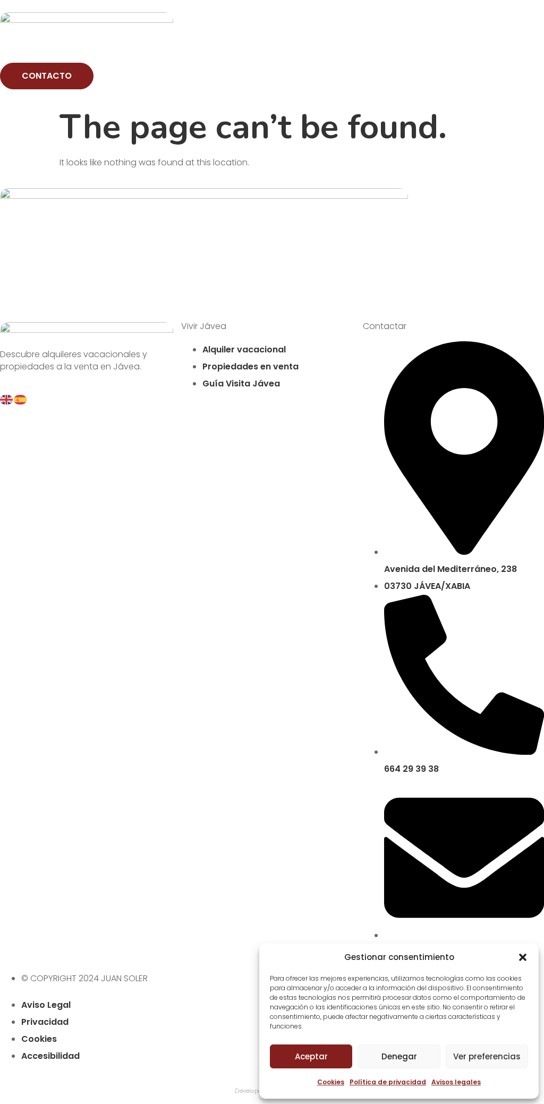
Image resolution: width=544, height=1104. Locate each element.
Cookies (330, 1081)
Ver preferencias (487, 1056)
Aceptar (311, 1056)
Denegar (399, 1056)
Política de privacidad (388, 1081)
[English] (7, 399)
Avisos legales (456, 1081)
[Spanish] (21, 399)
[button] (522, 957)
